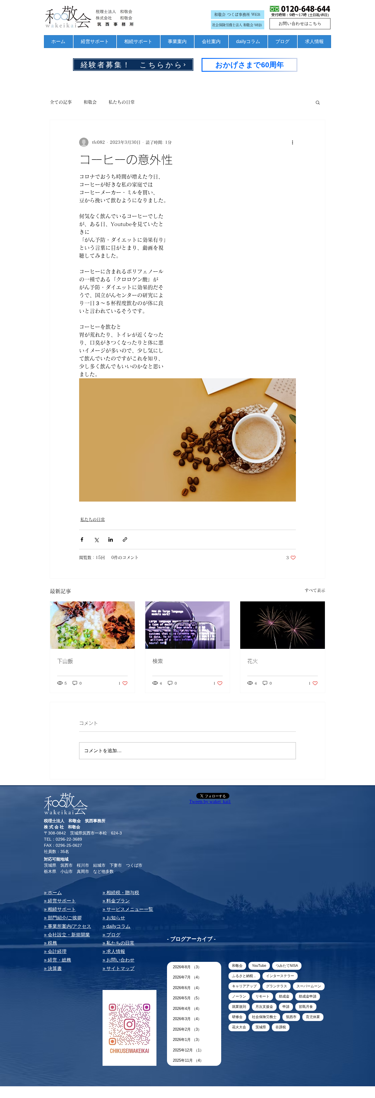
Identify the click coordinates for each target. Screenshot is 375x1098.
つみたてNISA (287, 966)
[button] (318, 102)
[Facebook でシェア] (82, 539)
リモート (262, 996)
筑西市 (291, 1017)
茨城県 (260, 1027)
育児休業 (313, 1017)
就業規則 (239, 1007)
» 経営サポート (60, 900)
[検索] (187, 625)
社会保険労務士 (264, 1017)
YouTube (259, 966)
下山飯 (65, 661)
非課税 (280, 1027)
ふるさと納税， (244, 976)
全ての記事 (61, 102)
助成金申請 (307, 996)
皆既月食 (306, 1007)
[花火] (282, 625)
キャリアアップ (244, 986)
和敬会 (90, 102)
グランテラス (276, 986)
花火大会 (239, 1027)
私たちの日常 (121, 102)
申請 (285, 1007)
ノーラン (239, 996)
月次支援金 (264, 1007)
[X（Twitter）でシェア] (96, 539)
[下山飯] (92, 625)
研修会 (237, 1017)
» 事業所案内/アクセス (67, 926)
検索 (157, 661)
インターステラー (280, 976)
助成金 (284, 996)
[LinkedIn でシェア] (110, 539)
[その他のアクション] (292, 142)
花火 (252, 661)
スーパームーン (308, 986)
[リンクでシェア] (125, 539)
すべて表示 (315, 590)
